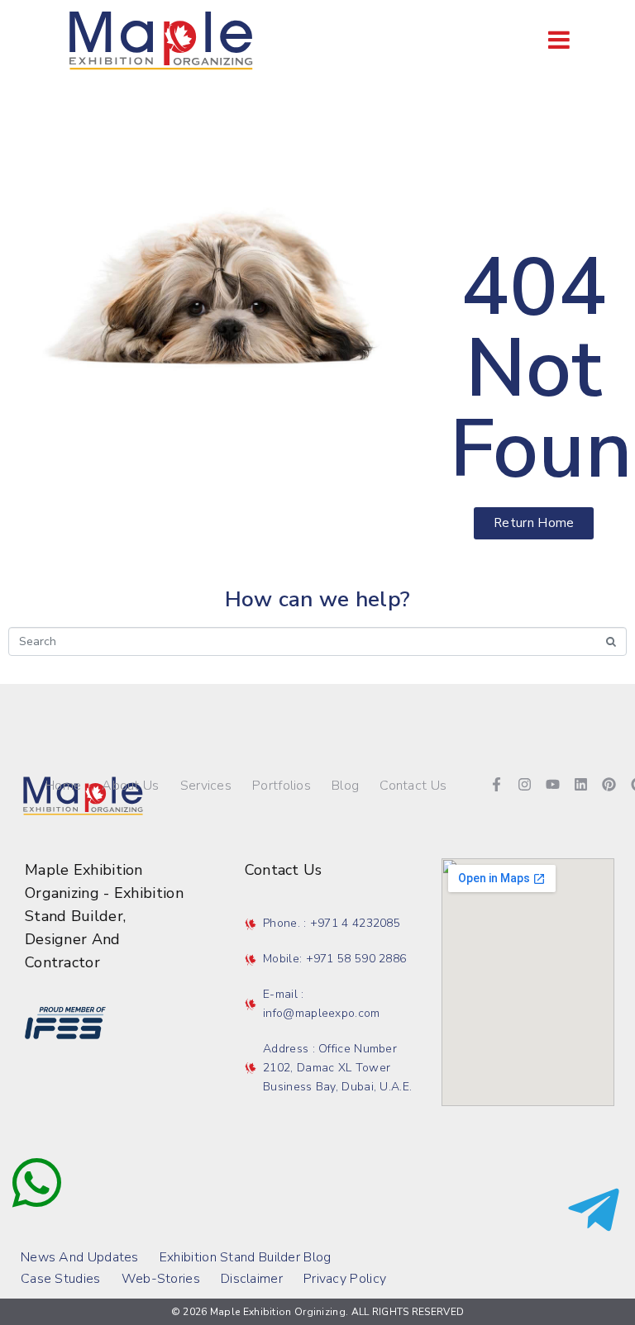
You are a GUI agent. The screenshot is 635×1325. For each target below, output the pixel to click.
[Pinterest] (609, 785)
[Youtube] (553, 785)
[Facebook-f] (497, 785)
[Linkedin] (581, 785)
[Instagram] (525, 785)
